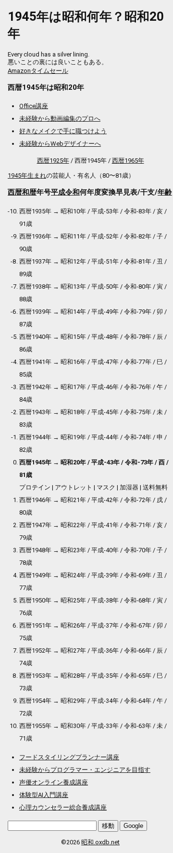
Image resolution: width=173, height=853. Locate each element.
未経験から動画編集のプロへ (59, 118)
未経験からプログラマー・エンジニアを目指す (84, 769)
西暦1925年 (53, 160)
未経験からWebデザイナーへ (60, 143)
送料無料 (155, 487)
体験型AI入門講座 (43, 794)
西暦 (15, 192)
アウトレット (73, 487)
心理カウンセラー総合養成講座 (63, 807)
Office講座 (33, 106)
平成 (58, 192)
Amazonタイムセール (38, 70)
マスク (106, 487)
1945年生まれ (27, 175)
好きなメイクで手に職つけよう (63, 131)
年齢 (165, 192)
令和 (72, 192)
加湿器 (129, 487)
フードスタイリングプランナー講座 (69, 757)
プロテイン (34, 487)
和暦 (29, 192)
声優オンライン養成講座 (53, 782)
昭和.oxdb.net (100, 842)
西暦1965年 (128, 160)
